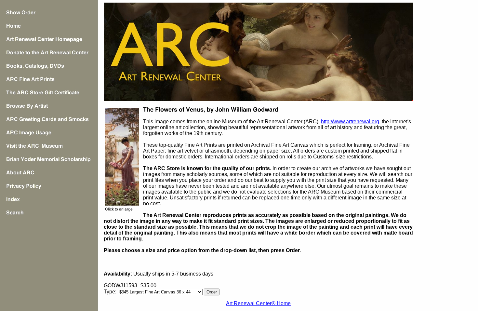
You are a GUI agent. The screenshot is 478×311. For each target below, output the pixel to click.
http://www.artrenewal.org (350, 121)
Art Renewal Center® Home (258, 303)
